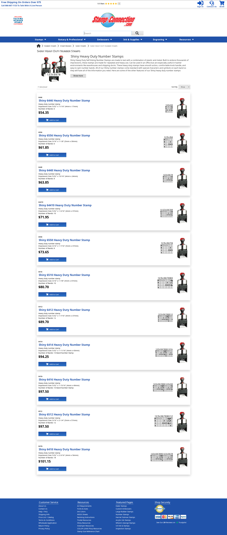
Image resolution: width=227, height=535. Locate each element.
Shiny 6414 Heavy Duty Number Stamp (64, 345)
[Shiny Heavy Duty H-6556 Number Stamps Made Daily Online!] (176, 132)
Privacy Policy (44, 528)
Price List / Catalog (46, 517)
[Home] (39, 46)
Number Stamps (122, 514)
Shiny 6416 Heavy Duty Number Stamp (64, 379)
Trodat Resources (84, 520)
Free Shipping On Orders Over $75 (21, 4)
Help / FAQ (43, 511)
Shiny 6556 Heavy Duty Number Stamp (64, 135)
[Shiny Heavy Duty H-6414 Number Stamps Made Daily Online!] (172, 342)
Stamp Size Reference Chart (88, 531)
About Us (42, 506)
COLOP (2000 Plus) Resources (89, 528)
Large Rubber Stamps (124, 511)
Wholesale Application (48, 523)
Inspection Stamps (123, 528)
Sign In (200, 6)
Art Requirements (84, 506)
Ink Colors (81, 511)
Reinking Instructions (85, 517)
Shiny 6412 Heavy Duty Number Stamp (64, 310)
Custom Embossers (123, 509)
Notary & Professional (70, 39)
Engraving (159, 39)
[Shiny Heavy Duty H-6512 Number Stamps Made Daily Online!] (172, 411)
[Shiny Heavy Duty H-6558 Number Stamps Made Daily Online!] (175, 237)
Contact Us (211, 6)
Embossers (103, 39)
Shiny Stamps (81, 46)
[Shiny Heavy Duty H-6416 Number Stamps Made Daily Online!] (171, 377)
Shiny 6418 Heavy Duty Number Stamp (64, 449)
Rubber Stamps (50, 46)
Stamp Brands (65, 46)
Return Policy (44, 526)
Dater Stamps (121, 506)
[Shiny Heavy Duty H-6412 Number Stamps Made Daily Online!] (173, 307)
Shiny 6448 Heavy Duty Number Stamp (64, 170)
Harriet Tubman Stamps (125, 517)
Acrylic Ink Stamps (123, 520)
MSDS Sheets (82, 514)
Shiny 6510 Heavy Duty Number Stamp (64, 275)
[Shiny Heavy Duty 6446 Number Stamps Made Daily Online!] (177, 98)
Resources (185, 39)
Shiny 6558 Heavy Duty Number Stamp (64, 240)
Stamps (39, 39)
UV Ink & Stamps (122, 526)
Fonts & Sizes (82, 509)
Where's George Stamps (125, 523)
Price (183, 87)
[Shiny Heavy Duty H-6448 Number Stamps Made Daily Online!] (176, 167)
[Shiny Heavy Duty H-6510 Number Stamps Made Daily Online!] (173, 272)
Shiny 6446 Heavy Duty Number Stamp (64, 100)
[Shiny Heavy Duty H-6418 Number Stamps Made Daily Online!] (170, 446)
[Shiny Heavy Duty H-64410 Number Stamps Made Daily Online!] (174, 202)
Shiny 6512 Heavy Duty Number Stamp (64, 414)
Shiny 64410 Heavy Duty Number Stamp (65, 205)
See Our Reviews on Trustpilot (171, 522)
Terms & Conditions (47, 520)
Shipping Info (44, 514)
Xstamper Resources (85, 526)
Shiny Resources (83, 523)
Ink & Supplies (131, 39)
